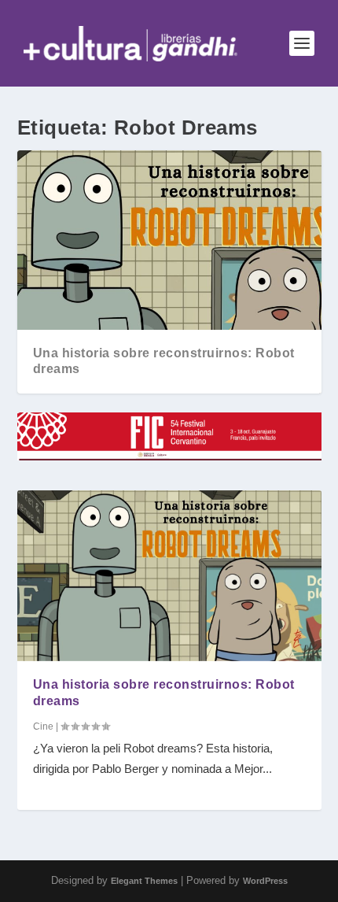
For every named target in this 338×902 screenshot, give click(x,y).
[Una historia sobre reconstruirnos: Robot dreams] (169, 576)
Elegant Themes (144, 880)
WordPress (265, 880)
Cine (43, 726)
